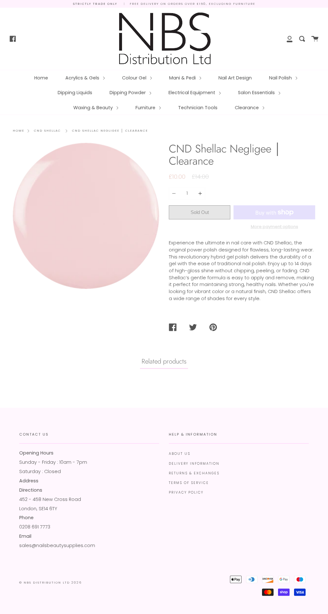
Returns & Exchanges (194, 473)
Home (41, 78)
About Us (179, 453)
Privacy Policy (186, 492)
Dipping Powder (128, 92)
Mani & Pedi (183, 78)
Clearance (247, 107)
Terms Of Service (189, 482)
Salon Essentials (257, 92)
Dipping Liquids (75, 92)
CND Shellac (47, 130)
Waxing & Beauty (93, 107)
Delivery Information (194, 463)
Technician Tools (197, 107)
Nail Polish (281, 78)
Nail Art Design (235, 78)
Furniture (146, 107)
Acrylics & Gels (83, 78)
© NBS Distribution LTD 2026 (50, 582)
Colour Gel (135, 78)
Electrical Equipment (192, 92)
